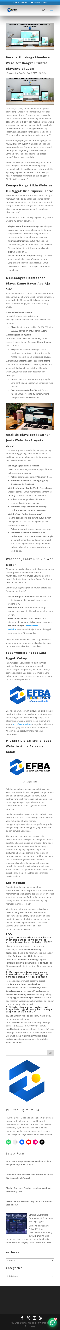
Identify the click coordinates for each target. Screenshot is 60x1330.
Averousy (30, 1326)
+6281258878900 (22, 2)
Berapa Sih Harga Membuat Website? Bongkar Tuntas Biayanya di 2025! (28, 62)
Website (42, 73)
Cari (50, 1053)
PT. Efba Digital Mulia (24, 741)
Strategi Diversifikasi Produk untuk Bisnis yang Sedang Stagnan (41, 1218)
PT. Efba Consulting (22, 724)
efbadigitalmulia (17, 73)
